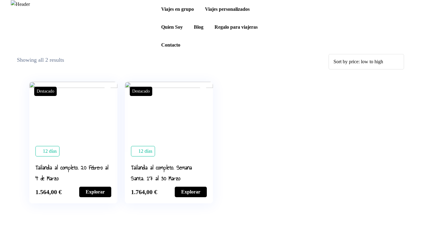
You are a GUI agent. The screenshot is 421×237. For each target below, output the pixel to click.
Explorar (95, 191)
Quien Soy (172, 27)
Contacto (170, 45)
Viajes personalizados (227, 9)
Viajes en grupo (177, 9)
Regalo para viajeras (236, 27)
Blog (198, 27)
